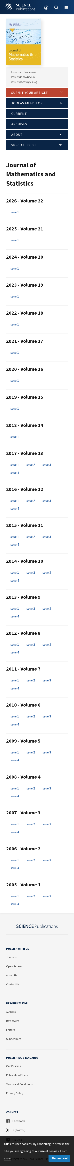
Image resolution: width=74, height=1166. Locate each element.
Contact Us (13, 984)
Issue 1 (14, 212)
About (17, 135)
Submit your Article (29, 93)
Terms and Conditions (19, 1084)
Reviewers (12, 1021)
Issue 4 (14, 473)
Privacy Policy (14, 1093)
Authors (11, 1012)
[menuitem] (46, 7)
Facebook (18, 1121)
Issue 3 (46, 465)
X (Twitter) (18, 1130)
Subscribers (13, 1039)
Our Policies (13, 1066)
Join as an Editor (27, 103)
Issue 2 (30, 465)
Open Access (14, 966)
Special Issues (24, 145)
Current (19, 114)
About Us (11, 975)
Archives (19, 124)
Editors (10, 1030)
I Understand (59, 1158)
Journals (11, 957)
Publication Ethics (17, 1075)
